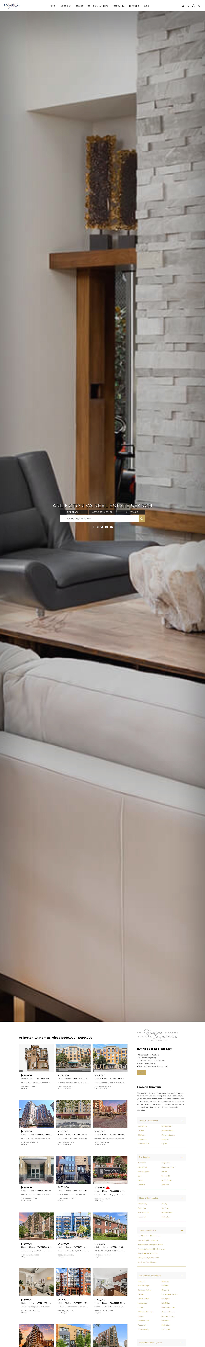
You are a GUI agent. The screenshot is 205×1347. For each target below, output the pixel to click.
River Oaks (165, 1321)
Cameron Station (168, 1135)
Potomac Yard (166, 1213)
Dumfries (141, 1185)
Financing (134, 6)
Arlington (165, 1139)
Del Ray (141, 1131)
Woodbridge (166, 1180)
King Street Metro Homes (147, 1253)
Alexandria (142, 1163)
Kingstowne (165, 1163)
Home (52, 6)
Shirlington (142, 1139)
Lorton (164, 1172)
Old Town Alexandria (146, 1312)
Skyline (164, 1144)
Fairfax (140, 1180)
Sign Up (141, 1072)
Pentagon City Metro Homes (149, 1258)
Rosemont (142, 1217)
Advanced (102, 512)
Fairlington (142, 1208)
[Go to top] (199, 1334)
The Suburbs (144, 1157)
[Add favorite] (50, 1087)
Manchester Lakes (168, 1167)
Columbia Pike (143, 1144)
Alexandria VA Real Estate (150, 1275)
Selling (79, 6)
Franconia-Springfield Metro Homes (151, 1249)
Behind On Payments (98, 6)
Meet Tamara (119, 6)
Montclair (165, 1185)
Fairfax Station (143, 1172)
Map (73, 512)
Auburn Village (143, 1286)
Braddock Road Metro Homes (149, 1236)
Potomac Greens (167, 1316)
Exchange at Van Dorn (169, 1294)
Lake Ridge (165, 1303)
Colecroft (165, 1290)
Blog (146, 6)
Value (131, 512)
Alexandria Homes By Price (150, 1343)
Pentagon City (166, 1126)
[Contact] (198, 1329)
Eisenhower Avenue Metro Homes (150, 1245)
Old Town (141, 1135)
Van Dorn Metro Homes (147, 1262)
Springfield (165, 1176)
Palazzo (141, 1316)
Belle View (165, 1286)
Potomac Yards (167, 1131)
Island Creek (142, 1167)
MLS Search (65, 6)
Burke (140, 1176)
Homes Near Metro (147, 1230)
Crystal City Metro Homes (148, 1240)
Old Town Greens (167, 1312)
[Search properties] (142, 518)
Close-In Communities (148, 1120)
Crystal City (142, 1126)
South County (143, 1329)
